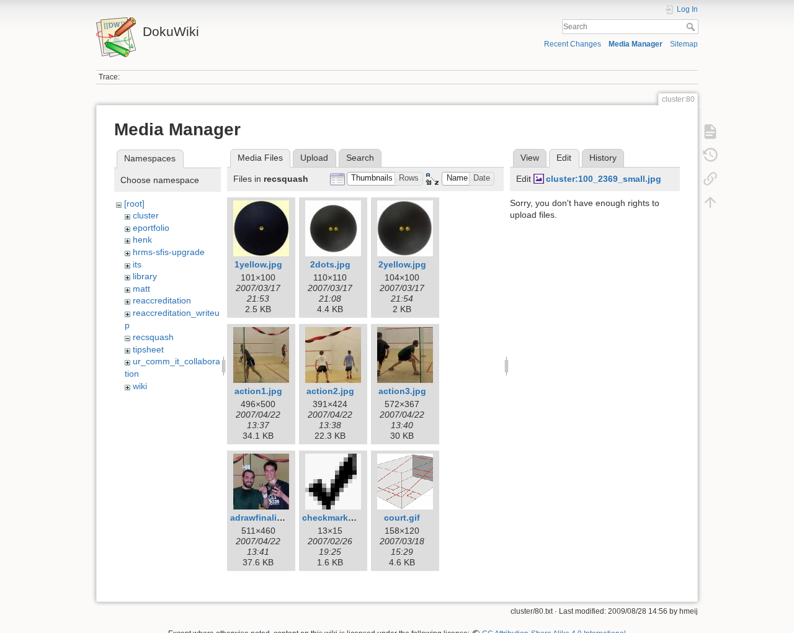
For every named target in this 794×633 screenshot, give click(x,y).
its (137, 264)
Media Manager (635, 44)
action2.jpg (330, 391)
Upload (314, 158)
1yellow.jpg (258, 264)
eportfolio (151, 228)
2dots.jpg (330, 264)
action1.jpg (258, 391)
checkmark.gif (332, 518)
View (529, 158)
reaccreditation (162, 300)
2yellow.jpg (402, 264)
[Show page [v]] (710, 131)
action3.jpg (402, 391)
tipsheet (148, 349)
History (603, 158)
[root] (134, 204)
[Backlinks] (710, 179)
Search (692, 26)
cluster (146, 215)
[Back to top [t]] (710, 202)
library (145, 276)
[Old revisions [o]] (710, 155)
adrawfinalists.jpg (268, 518)
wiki (140, 386)
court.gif (402, 518)
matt (141, 289)
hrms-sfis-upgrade (169, 252)
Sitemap (684, 44)
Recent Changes (572, 44)
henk (142, 240)
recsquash (153, 337)
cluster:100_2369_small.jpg (603, 179)
